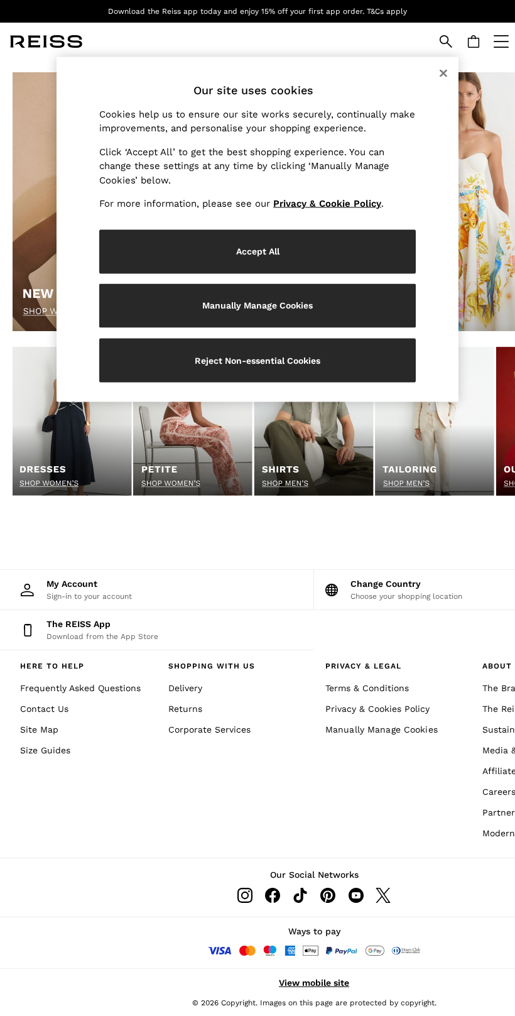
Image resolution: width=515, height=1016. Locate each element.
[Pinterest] (328, 895)
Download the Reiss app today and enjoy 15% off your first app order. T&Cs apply (257, 11)
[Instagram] (245, 895)
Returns (185, 709)
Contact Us (44, 709)
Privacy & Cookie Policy (327, 203)
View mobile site (314, 983)
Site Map (39, 729)
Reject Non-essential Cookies (257, 360)
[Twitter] (383, 895)
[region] (257, 229)
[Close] (443, 73)
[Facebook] (272, 895)
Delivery (185, 688)
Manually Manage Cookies (381, 729)
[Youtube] (355, 895)
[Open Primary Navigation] (501, 41)
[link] (446, 41)
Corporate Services (209, 729)
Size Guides (45, 750)
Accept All (257, 251)
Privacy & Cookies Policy (377, 709)
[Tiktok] (300, 895)
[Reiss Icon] (46, 41)
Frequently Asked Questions (80, 688)
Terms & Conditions (367, 688)
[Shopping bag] (473, 41)
